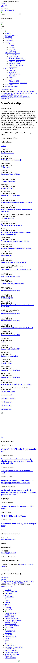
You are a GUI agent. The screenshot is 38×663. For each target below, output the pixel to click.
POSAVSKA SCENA (12, 651)
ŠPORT (7, 42)
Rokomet (11, 47)
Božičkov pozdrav (14, 54)
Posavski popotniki (14, 63)
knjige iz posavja (6, 405)
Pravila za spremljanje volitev (18, 83)
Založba (17, 583)
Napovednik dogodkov (12, 654)
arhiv (2, 26)
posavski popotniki (6, 395)
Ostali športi (12, 51)
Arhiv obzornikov (10, 658)
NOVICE (8, 33)
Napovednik (4, 89)
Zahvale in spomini (14, 74)
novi (2, 22)
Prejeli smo (12, 70)
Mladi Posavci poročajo (16, 65)
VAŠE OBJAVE (10, 68)
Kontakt (10, 89)
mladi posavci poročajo (8, 398)
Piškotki (22, 583)
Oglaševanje (29, 581)
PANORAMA (9, 40)
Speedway (12, 49)
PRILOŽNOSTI (10, 84)
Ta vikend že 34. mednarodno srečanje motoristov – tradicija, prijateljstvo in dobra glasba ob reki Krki (18, 492)
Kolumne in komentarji (16, 58)
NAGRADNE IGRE (11, 86)
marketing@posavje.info (8, 553)
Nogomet (11, 44)
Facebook (4, 5)
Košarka (11, 46)
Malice (11, 77)
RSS (2, 7)
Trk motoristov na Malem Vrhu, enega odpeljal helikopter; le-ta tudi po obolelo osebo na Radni (17, 461)
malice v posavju (6, 409)
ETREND (10, 586)
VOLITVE (8, 79)
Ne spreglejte (13, 72)
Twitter (3, 3)
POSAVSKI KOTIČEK (12, 53)
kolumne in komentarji (8, 391)
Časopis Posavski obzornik (9, 581)
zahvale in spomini (6, 402)
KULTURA (8, 38)
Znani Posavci (13, 67)
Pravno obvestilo (10, 583)
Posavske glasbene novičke (17, 60)
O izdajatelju (21, 581)
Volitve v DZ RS (14, 81)
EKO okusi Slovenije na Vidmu (13, 516)
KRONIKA (8, 37)
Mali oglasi (12, 76)
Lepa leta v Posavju (15, 61)
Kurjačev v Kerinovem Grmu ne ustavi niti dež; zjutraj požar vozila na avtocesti (18, 481)
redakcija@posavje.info (8, 539)
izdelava (3, 586)
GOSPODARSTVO (11, 35)
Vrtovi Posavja (13, 56)
